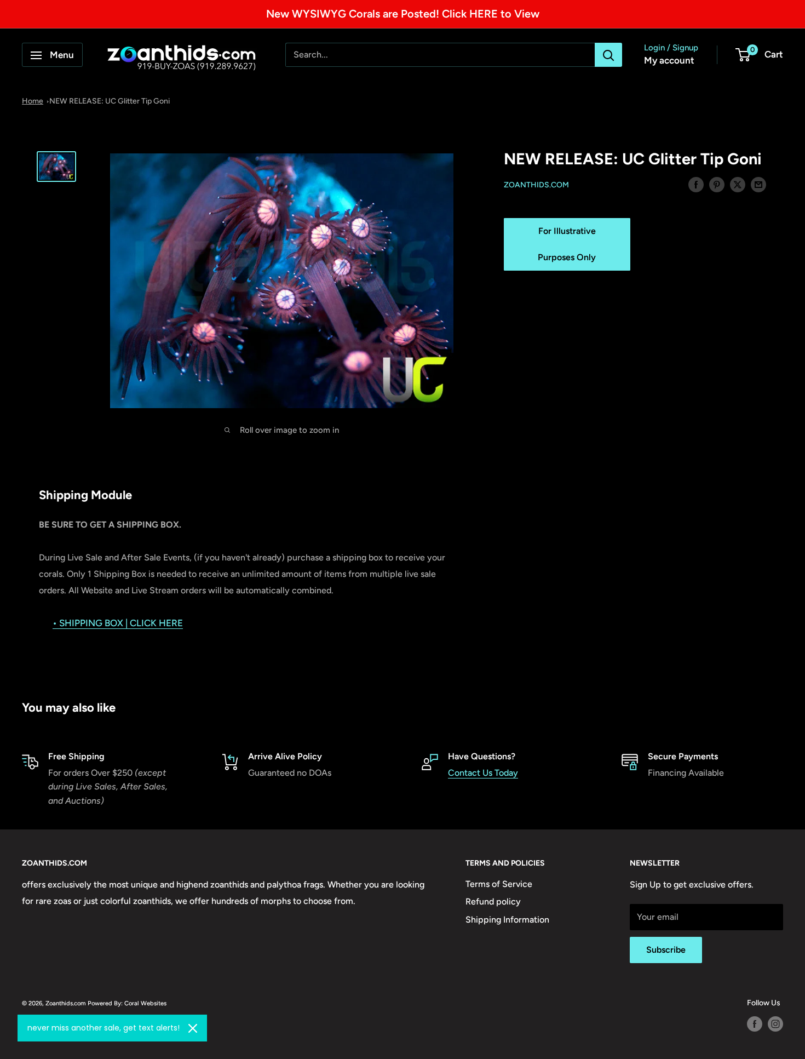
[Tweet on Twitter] (737, 184)
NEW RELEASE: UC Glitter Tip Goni (109, 101)
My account (669, 60)
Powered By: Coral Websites (127, 1003)
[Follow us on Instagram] (775, 1024)
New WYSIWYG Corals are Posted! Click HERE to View (402, 13)
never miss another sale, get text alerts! (103, 1027)
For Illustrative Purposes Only (567, 244)
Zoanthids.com (536, 185)
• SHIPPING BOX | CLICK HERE (118, 622)
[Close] (192, 1028)
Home (32, 101)
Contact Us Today (483, 773)
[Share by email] (758, 184)
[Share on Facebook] (696, 184)
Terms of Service (498, 884)
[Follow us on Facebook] (754, 1024)
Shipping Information (507, 919)
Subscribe (666, 949)
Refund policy (493, 901)
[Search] (608, 55)
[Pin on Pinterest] (717, 184)
